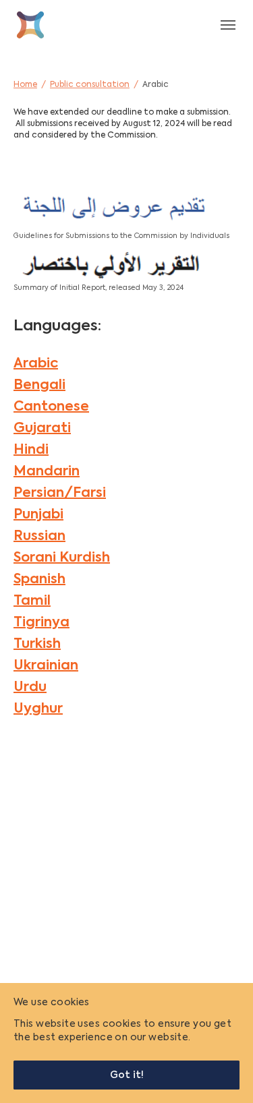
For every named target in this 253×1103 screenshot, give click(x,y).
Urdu (30, 687)
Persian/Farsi (59, 493)
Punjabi (38, 515)
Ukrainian (45, 666)
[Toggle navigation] (228, 24)
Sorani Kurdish (61, 558)
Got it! (127, 1075)
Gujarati (42, 429)
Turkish (37, 644)
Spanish (39, 580)
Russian (39, 536)
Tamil (32, 601)
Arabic (35, 364)
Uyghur (38, 709)
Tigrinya (41, 623)
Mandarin (46, 472)
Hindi (31, 450)
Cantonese (51, 407)
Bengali (39, 385)
